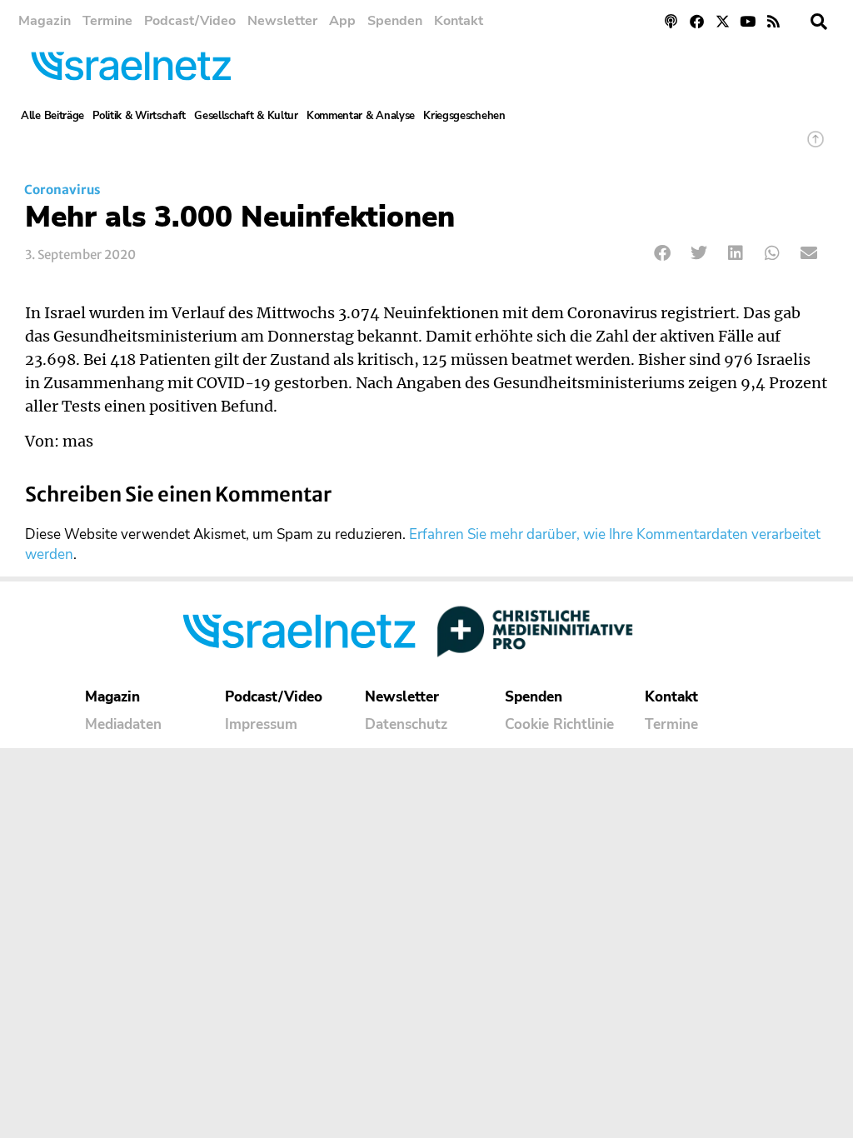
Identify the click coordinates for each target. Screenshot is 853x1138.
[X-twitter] (723, 21)
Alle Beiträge (52, 115)
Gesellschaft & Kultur (246, 115)
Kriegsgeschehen (464, 115)
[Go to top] (815, 147)
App (342, 21)
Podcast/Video (190, 21)
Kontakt (458, 21)
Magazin (44, 21)
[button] (819, 21)
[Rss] (773, 21)
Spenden (394, 21)
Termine (107, 21)
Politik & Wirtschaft (139, 115)
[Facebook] (697, 21)
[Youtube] (748, 21)
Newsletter (282, 21)
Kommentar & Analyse (361, 115)
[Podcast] (672, 21)
